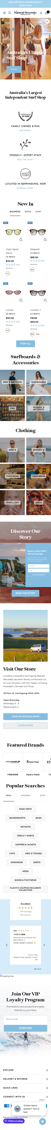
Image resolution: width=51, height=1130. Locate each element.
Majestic (35, 249)
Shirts (36, 862)
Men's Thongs (33, 853)
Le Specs (10, 257)
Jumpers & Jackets (25, 845)
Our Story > (25, 130)
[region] (25, 945)
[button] (13, 266)
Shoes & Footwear (25, 880)
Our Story (14, 69)
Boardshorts (17, 818)
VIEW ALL (25, 343)
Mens (28, 212)
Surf (38, 212)
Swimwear (17, 862)
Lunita (9, 310)
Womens (15, 212)
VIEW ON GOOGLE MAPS (25, 716)
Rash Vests (25, 809)
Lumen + (35, 310)
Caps (12, 853)
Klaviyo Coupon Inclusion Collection (25, 889)
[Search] (9, 13)
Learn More (25, 725)
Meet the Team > (25, 159)
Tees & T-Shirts (25, 836)
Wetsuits (25, 827)
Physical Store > (25, 188)
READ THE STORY (25, 593)
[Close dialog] (49, 545)
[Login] (41, 13)
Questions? (26, 6)
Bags (38, 818)
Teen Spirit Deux (12, 251)
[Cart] (46, 13)
